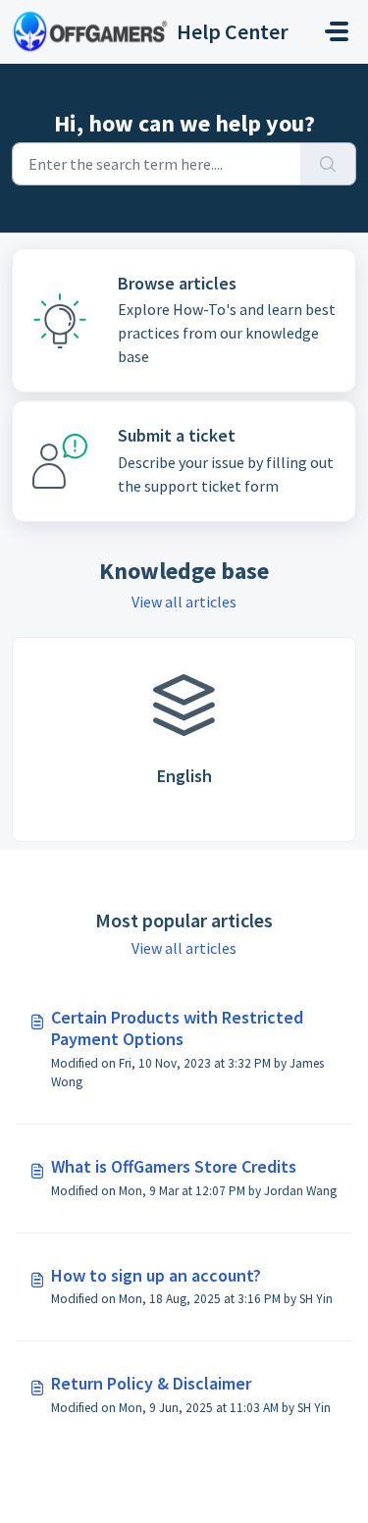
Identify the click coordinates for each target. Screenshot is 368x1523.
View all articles (184, 601)
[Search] (328, 163)
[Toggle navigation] (336, 31)
